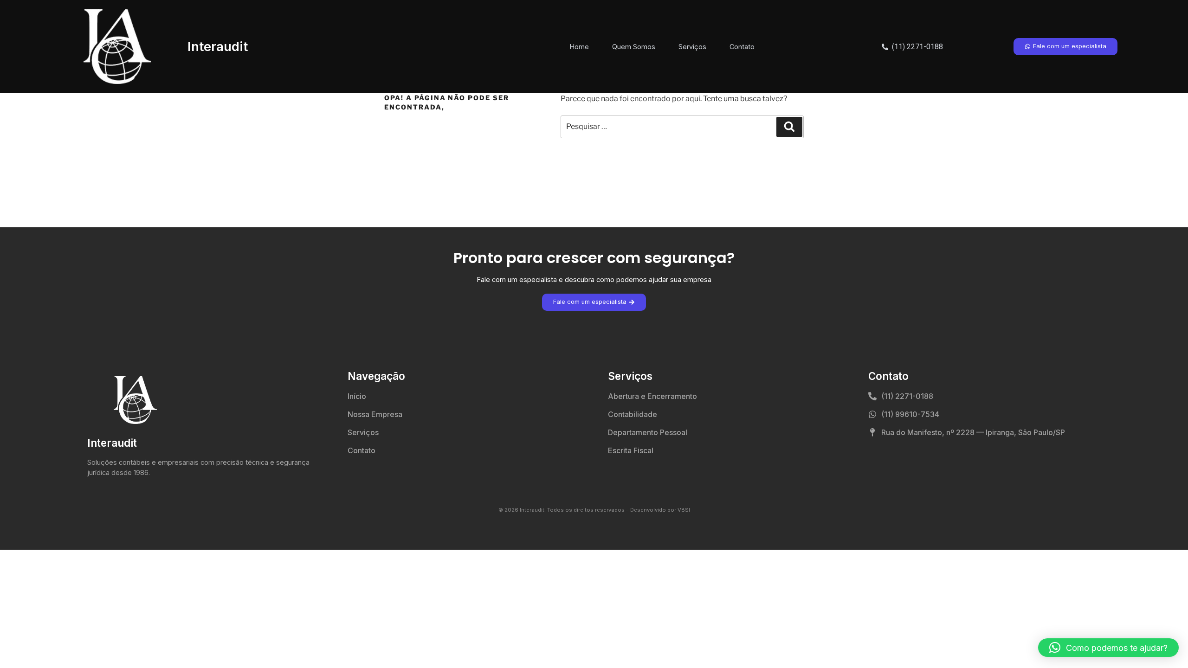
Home (579, 47)
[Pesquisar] (789, 126)
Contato (742, 47)
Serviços (692, 47)
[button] (1108, 647)
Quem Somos (633, 47)
